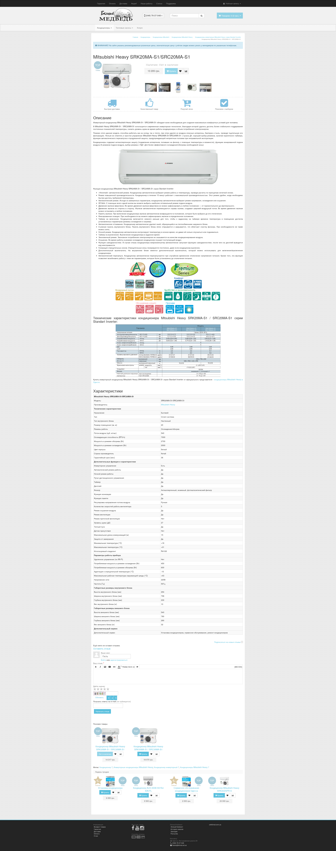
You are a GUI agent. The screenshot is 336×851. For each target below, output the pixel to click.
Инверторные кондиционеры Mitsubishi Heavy (133, 767)
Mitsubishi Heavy (168, 404)
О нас (96, 836)
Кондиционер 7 (106, 767)
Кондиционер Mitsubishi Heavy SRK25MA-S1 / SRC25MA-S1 (110, 748)
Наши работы (146, 3)
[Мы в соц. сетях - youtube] (137, 829)
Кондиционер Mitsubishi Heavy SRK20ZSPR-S (224, 789)
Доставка (123, 3)
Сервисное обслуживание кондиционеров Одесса (186, 789)
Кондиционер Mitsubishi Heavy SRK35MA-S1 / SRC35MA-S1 (148, 748)
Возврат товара (100, 827)
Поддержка (171, 3)
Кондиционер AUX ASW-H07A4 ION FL (148, 789)
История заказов (177, 829)
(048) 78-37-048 (178, 843)
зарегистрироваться (118, 660)
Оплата (112, 3)
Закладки (174, 831)
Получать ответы (100, 701)
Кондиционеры (104, 27)
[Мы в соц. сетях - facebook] (133, 829)
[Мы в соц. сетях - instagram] (142, 829)
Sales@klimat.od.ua (179, 845)
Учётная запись (232, 3)
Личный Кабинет (177, 827)
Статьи (159, 3)
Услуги (140, 27)
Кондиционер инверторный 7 (166, 767)
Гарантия (101, 3)
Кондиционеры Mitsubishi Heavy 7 (194, 767)
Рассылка (174, 833)
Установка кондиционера (110, 787)
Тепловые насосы (124, 27)
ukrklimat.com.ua (215, 824)
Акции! (134, 3)
